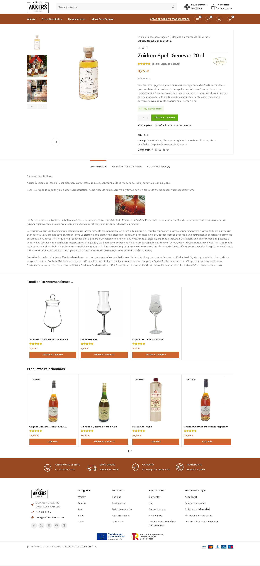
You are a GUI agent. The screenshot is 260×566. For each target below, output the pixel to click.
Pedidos (116, 496)
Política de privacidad (197, 509)
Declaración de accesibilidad (201, 521)
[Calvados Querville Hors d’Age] (104, 400)
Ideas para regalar (158, 36)
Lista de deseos (121, 515)
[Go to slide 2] (131, 451)
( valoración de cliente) (166, 63)
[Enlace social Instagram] (49, 526)
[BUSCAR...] (173, 6)
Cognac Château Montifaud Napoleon (206, 426)
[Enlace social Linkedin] (164, 150)
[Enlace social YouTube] (57, 526)
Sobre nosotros (158, 509)
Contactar (223, 4)
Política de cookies (195, 503)
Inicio (141, 36)
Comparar (118, 521)
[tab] (98, 165)
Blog (151, 503)
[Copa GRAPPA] (104, 313)
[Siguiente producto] (147, 47)
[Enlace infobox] (195, 6)
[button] (32, 106)
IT (93, 547)
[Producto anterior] (139, 47)
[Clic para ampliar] (55, 142)
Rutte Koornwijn (142, 426)
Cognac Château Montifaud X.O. (48, 426)
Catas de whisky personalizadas (170, 19)
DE (96, 547)
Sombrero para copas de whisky (48, 339)
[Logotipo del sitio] (38, 6)
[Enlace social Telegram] (168, 150)
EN (84, 547)
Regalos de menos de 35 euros (190, 36)
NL (87, 547)
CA (81, 547)
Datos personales (122, 509)
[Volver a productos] (143, 47)
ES (78, 547)
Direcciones (119, 503)
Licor (80, 521)
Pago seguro (156, 515)
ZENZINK (70, 547)
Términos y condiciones (198, 515)
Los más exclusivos (196, 140)
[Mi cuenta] (219, 19)
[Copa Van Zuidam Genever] (155, 313)
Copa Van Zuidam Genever (148, 339)
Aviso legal (191, 496)
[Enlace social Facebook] (152, 150)
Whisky (81, 496)
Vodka (80, 515)
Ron (79, 509)
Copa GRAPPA (89, 339)
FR (90, 547)
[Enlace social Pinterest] (160, 150)
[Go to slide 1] (128, 451)
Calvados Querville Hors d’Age (99, 426)
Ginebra (156, 140)
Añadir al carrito (164, 117)
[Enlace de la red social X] (156, 150)
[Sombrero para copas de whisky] (52, 313)
